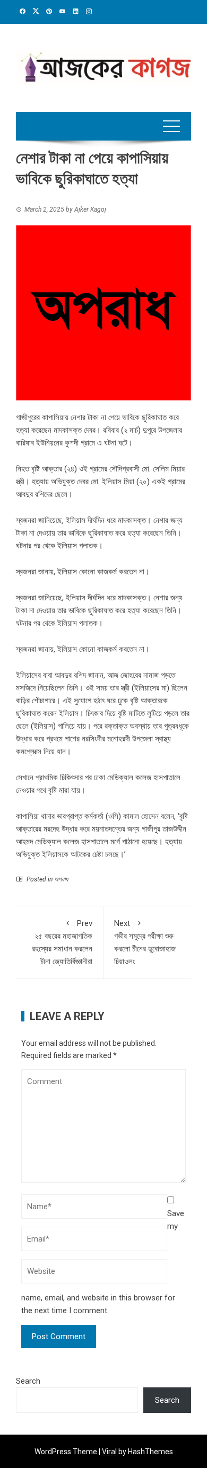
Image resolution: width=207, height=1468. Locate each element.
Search (28, 1381)
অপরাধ (61, 879)
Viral (109, 1451)
